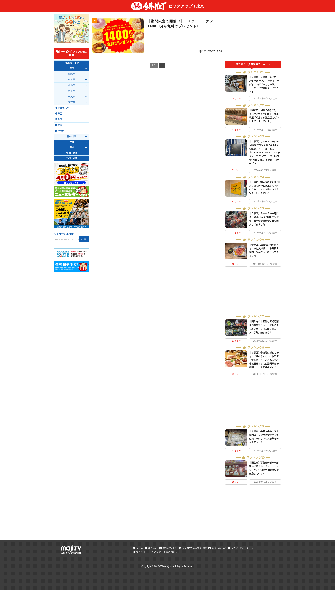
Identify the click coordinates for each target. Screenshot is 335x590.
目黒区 (58, 119)
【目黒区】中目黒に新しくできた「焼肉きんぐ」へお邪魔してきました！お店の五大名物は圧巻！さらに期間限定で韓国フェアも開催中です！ (264, 360)
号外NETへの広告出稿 (194, 548)
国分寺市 (59, 131)
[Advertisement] (253, 37)
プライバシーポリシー (243, 548)
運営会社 (153, 548)
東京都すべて (62, 108)
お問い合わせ (218, 548)
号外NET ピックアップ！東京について (157, 552)
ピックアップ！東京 (186, 6)
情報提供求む (170, 548)
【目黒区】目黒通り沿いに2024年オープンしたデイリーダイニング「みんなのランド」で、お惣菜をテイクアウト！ (264, 84)
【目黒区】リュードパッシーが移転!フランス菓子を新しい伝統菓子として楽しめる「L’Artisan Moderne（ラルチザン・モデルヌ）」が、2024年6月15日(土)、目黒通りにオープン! (264, 152)
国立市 (58, 125)
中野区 (58, 113)
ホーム (139, 548)
